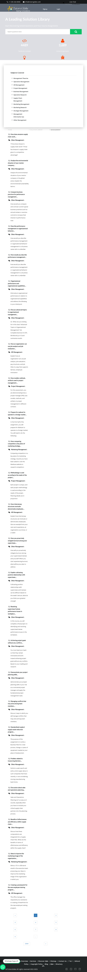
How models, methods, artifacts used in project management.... (16, 380)
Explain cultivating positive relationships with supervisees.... (16, 575)
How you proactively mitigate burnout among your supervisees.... (17, 541)
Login (58, 9)
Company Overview (21, 961)
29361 (27, 944)
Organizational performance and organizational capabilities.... (17, 283)
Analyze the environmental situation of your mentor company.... (18, 163)
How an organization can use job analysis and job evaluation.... (17, 346)
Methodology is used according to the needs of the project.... (17, 475)
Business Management (20, 91)
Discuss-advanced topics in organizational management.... (17, 312)
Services (33, 961)
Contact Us (63, 961)
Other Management (19, 120)
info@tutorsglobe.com (33, 2)
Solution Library (36, 130)
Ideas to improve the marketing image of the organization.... (16, 856)
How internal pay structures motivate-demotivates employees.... (16, 507)
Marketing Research (20, 107)
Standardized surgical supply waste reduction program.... (16, 730)
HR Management (18, 85)
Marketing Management (21, 104)
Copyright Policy (37, 964)
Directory (59, 964)
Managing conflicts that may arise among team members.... (17, 704)
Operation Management (21, 82)
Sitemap (53, 961)
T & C (70, 961)
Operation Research (20, 95)
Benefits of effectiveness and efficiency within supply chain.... (17, 822)
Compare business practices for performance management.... (16, 194)
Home (10, 130)
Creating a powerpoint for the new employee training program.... (17, 887)
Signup (45, 9)
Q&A (51, 964)
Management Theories (20, 78)
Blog (46, 964)
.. (35, 937)
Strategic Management (20, 111)
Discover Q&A (43, 961)
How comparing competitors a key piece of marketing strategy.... (16, 444)
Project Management (20, 88)
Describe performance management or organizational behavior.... (18, 229)
